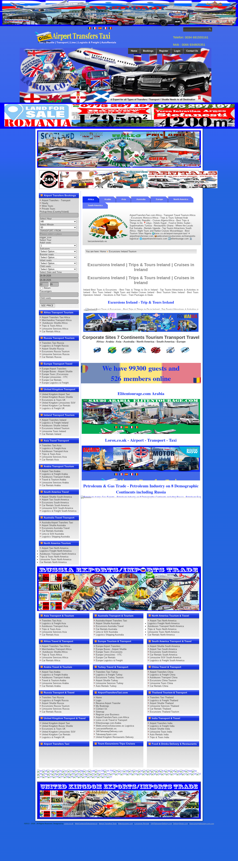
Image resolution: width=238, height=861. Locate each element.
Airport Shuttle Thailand (162, 703)
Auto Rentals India (159, 734)
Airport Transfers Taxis (108, 823)
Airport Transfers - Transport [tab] (56, 200)
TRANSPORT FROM (50, 230)
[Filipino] (145, 770)
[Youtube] (62, 750)
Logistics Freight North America (55, 551)
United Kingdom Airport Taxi (56, 394)
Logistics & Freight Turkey (109, 674)
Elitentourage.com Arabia (108, 723)
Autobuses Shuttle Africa (54, 323)
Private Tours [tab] (48, 208)
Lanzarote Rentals (141, 823)
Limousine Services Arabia (55, 482)
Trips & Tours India (159, 737)
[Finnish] (149, 770)
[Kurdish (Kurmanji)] (82, 773)
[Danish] (125, 770)
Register (163, 51)
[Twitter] (49, 750)
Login (177, 51)
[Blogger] (56, 757)
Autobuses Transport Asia (55, 451)
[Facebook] (43, 750)
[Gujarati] (177, 770)
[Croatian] (115, 770)
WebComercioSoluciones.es (86, 823)
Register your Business (107, 714)
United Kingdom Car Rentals (56, 405)
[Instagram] (76, 750)
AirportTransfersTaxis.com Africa (112, 717)
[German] (167, 770)
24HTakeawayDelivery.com (161, 823)
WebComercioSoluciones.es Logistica (115, 726)
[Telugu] (70, 776)
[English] (39, 770)
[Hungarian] (44, 773)
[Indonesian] (53, 773)
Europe (159, 199)
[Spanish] (45, 776)
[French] (153, 770)
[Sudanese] (50, 776)
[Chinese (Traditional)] (108, 770)
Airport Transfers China (161, 672)
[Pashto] (139, 773)
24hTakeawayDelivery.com (109, 731)
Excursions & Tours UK (54, 400)
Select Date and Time (51, 272)
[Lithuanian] (96, 773)
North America (181, 199)
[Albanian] (49, 770)
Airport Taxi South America (55, 499)
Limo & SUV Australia (53, 534)
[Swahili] (55, 776)
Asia (123, 199)
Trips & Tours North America (54, 556)
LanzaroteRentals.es (106, 728)
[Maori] (112, 773)
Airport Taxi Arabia (51, 471)
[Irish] (58, 773)
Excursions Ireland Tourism (55, 428)
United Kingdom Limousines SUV (58, 402)
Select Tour (45, 240)
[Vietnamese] (99, 776)
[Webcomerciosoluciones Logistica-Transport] (128, 187)
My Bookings (102, 706)
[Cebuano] (91, 770)
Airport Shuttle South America (57, 497)
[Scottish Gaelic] (179, 773)
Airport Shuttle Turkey (107, 680)
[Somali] (39, 776)
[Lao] (87, 773)
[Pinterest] (82, 750)
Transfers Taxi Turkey (107, 672)
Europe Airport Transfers (54, 368)
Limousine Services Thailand (164, 706)
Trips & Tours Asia (51, 454)
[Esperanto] (135, 770)
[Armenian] (59, 770)
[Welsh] (104, 776)
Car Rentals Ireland (51, 434)
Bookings (148, 51)
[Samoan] (173, 773)
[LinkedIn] (43, 757)
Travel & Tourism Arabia (54, 479)
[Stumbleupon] (69, 757)
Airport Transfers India (161, 723)
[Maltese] (107, 773)
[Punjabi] (158, 773)
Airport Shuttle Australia (54, 525)
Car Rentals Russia (51, 357)
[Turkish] (80, 776)
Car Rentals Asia (50, 459)
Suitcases (45, 248)
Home (134, 51)
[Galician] (157, 770)
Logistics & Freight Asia (54, 448)
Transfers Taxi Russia (53, 343)
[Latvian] (92, 773)
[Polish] (149, 773)
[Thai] (75, 776)
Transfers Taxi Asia (51, 445)
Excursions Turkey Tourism (110, 677)
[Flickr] (49, 763)
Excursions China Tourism (163, 680)
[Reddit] (62, 757)
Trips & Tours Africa (52, 325)
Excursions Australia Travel (56, 528)
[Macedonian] (101, 773)
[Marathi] (117, 773)
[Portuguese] (153, 773)
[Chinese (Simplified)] (99, 770)
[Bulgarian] (80, 770)
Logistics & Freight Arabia (55, 474)
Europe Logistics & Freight (55, 382)
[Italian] (63, 773)
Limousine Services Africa (55, 328)
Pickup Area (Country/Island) (54, 211)
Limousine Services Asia (54, 457)
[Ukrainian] (84, 776)
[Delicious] (49, 757)
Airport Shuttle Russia (53, 348)
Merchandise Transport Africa (56, 320)
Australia (140, 199)
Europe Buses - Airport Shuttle (57, 371)
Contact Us (192, 51)
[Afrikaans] (44, 770)
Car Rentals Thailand (160, 708)
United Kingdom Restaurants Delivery (115, 737)
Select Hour (46, 218)
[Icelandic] (49, 773)
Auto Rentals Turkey (106, 686)
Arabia (107, 199)
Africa (91, 199)
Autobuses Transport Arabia (56, 477)
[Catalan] (85, 770)
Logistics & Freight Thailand (164, 700)
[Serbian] (184, 773)
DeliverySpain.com (180, 823)
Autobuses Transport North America (58, 554)
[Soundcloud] (69, 750)
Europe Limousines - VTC (55, 377)
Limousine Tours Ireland (54, 431)
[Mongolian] (123, 773)
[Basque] (70, 770)
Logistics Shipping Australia (56, 536)
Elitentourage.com (125, 823)
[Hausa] (182, 770)
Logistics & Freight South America (59, 511)
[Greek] (172, 770)
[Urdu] (89, 776)
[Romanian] (163, 773)
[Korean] (77, 773)
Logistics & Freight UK (53, 408)
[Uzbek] (94, 776)
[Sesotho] (188, 773)
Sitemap (100, 711)
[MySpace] (56, 763)
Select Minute (47, 224)
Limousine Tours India (161, 731)
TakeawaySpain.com (106, 734)
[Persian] (144, 773)
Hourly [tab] (45, 203)
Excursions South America (55, 502)
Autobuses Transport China (163, 677)
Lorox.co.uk (68, 823)
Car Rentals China (159, 686)
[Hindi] (39, 773)
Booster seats (47, 254)
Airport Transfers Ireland (54, 420)
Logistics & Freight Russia (55, 345)
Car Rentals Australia (52, 531)
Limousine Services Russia (55, 354)
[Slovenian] (198, 773)
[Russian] (168, 773)
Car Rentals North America (53, 562)
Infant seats (46, 260)
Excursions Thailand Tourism (164, 711)
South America (95, 205)
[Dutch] (130, 770)
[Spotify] (43, 763)
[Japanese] (67, 773)
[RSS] (82, 757)
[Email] (76, 757)
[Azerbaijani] (64, 770)
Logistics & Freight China (162, 674)
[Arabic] (54, 770)
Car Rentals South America (55, 505)
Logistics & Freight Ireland (55, 422)
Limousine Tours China (161, 683)
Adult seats (45, 242)
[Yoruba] (109, 776)
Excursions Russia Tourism (56, 351)
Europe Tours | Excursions (55, 374)
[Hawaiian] (188, 770)
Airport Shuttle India (160, 728)
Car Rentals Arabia (51, 485)
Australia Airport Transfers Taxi (57, 522)
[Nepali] (129, 773)
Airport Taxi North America (55, 548)
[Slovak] (193, 773)
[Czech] (120, 770)
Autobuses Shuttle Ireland (55, 425)
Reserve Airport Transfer (108, 703)
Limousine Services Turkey (109, 683)
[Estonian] (140, 770)
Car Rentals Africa (51, 331)
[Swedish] (61, 776)
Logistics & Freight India (162, 726)
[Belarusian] (75, 770)
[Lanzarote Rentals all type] (182, 187)
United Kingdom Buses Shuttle (57, 397)
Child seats (45, 266)
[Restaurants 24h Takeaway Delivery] (74, 187)
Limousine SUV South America (57, 508)
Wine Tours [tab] (47, 206)
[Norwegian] (134, 773)
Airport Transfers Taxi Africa (56, 317)
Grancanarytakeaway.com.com (201, 823)
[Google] (56, 750)
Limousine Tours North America (55, 559)
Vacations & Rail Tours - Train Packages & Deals (128, 295)
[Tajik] (66, 776)
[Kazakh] (72, 773)
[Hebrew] (194, 770)
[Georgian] (162, 770)
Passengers (46, 291)
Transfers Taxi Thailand (162, 697)
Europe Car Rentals (52, 380)
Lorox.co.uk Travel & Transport (111, 720)
